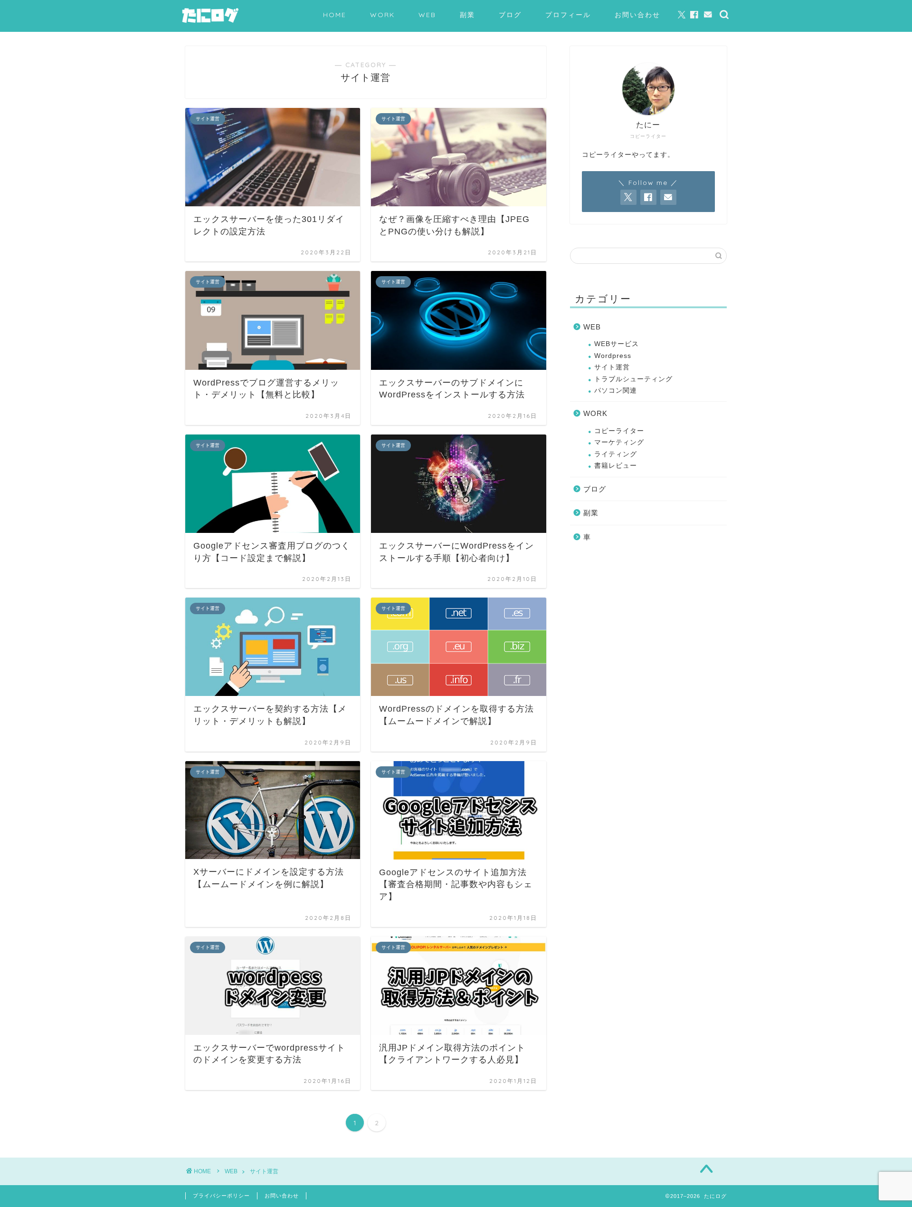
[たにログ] (210, 22)
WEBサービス (616, 344)
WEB (427, 14)
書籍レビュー (615, 465)
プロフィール (568, 14)
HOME (334, 14)
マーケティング (619, 442)
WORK (382, 14)
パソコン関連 (615, 390)
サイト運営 (612, 367)
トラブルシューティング (633, 379)
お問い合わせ (637, 14)
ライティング (615, 454)
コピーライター (619, 431)
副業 (467, 14)
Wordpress (612, 355)
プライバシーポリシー (221, 1195)
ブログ (510, 14)
